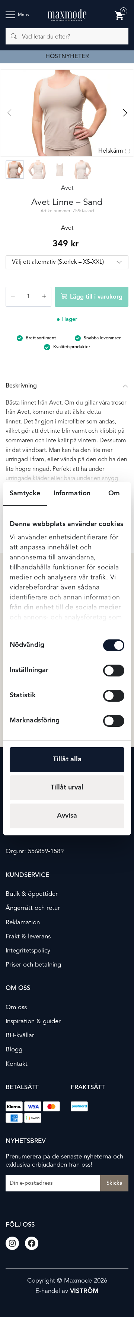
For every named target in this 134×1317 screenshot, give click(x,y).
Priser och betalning (33, 965)
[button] (125, 113)
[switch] (113, 670)
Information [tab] (72, 493)
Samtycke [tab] (25, 493)
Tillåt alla (67, 759)
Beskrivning (21, 386)
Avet (67, 188)
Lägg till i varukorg (96, 297)
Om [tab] (114, 493)
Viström (84, 1291)
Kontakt (17, 1064)
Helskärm (110, 151)
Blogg (14, 1050)
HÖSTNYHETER (67, 57)
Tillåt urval (67, 787)
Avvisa (67, 815)
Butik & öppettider (32, 894)
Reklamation (23, 922)
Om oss (16, 1007)
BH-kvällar (20, 1035)
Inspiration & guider (33, 1021)
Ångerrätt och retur (33, 908)
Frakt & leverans (28, 937)
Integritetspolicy (28, 951)
